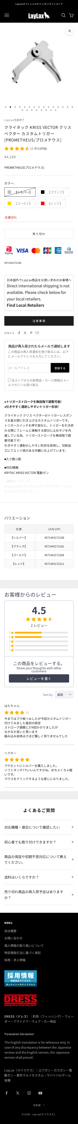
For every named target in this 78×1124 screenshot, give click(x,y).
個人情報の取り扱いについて (24, 945)
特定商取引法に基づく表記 (22, 952)
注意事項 (39, 321)
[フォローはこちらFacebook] (6, 1093)
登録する (60, 368)
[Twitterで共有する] (25, 333)
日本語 (37, 1105)
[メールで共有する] (37, 333)
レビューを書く (39, 678)
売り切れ (39, 234)
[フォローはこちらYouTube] (40, 1093)
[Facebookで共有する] (19, 333)
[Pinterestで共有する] (31, 333)
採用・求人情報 (15, 960)
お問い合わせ (13, 938)
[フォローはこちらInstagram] (29, 1093)
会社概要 (10, 931)
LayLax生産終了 (14, 120)
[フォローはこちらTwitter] (18, 1093)
